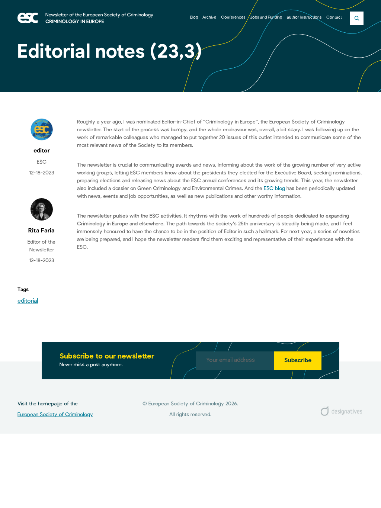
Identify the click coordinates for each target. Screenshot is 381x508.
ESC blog (274, 188)
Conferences (233, 18)
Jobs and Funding (266, 18)
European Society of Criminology (55, 414)
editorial (27, 301)
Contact (334, 18)
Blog (194, 18)
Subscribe (297, 361)
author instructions (304, 18)
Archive (209, 18)
